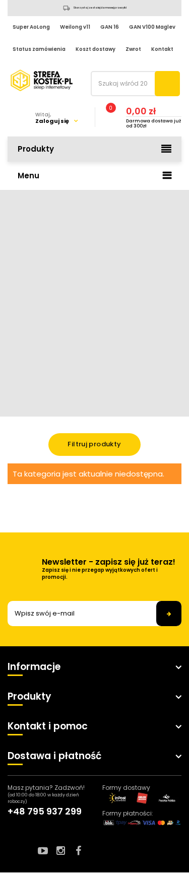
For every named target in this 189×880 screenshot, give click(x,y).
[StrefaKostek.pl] (42, 81)
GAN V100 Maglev (152, 27)
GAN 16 (109, 27)
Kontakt (162, 49)
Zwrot (133, 49)
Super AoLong (31, 27)
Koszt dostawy (95, 49)
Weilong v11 (75, 27)
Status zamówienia (39, 49)
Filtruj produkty (94, 444)
